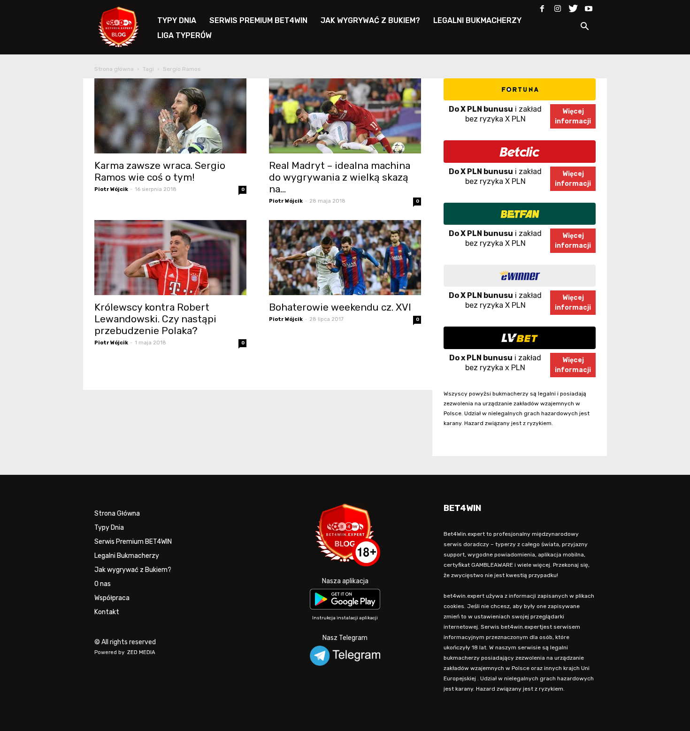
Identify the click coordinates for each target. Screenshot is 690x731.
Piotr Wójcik (111, 189)
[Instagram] (558, 6)
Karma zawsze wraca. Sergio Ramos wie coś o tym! (159, 171)
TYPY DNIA (176, 20)
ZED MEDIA (141, 652)
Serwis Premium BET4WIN (133, 542)
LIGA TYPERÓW (184, 35)
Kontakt (106, 612)
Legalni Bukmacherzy (126, 556)
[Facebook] (542, 6)
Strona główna (114, 69)
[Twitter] (573, 6)
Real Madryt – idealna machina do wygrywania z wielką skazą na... (339, 177)
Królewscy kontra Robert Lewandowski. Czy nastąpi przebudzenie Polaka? (155, 318)
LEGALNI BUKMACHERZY (477, 20)
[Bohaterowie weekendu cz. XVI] (345, 257)
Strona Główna (117, 514)
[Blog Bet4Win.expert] (123, 25)
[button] (584, 28)
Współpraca (112, 598)
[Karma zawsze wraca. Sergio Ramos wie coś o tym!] (170, 115)
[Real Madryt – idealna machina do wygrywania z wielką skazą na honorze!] (345, 115)
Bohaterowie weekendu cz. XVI (340, 307)
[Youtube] (589, 6)
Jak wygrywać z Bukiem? (132, 570)
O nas (102, 584)
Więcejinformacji (573, 116)
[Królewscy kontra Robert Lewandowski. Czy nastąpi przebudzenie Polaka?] (170, 257)
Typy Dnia (109, 528)
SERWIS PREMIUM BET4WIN (258, 20)
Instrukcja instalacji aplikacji (345, 618)
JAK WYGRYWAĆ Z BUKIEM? (370, 20)
